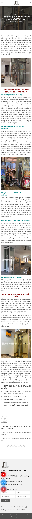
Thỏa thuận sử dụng (20, 507)
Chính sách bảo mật (7, 507)
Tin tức (16, 14)
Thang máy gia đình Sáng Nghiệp (18, 405)
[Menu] (2, 3)
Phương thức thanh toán (8, 510)
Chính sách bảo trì (22, 510)
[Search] (30, 2)
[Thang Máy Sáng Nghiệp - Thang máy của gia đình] (16, 3)
